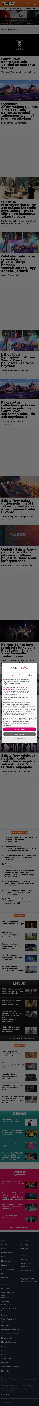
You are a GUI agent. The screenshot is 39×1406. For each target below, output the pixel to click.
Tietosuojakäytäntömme (19, 738)
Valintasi (30, 675)
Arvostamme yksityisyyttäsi (12, 675)
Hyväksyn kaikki (19, 729)
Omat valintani (19, 734)
